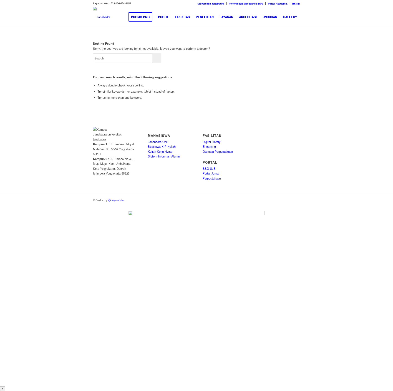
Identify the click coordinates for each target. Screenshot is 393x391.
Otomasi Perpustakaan (218, 151)
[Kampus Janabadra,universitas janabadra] (101, 17)
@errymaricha (116, 200)
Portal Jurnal (211, 173)
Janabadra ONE (158, 142)
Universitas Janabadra (210, 3)
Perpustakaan (212, 178)
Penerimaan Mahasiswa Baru (246, 3)
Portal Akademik (277, 3)
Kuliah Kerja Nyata (160, 151)
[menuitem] (211, 3)
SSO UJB (209, 168)
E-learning (209, 146)
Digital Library (212, 142)
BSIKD (296, 3)
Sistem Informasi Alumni (164, 156)
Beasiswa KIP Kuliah (162, 146)
